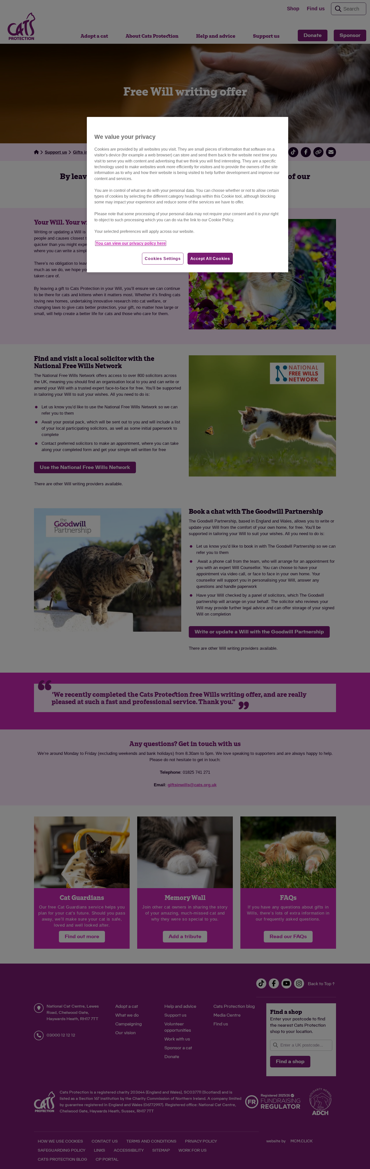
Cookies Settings (163, 258)
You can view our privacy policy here (131, 243)
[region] (187, 195)
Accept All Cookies (210, 258)
